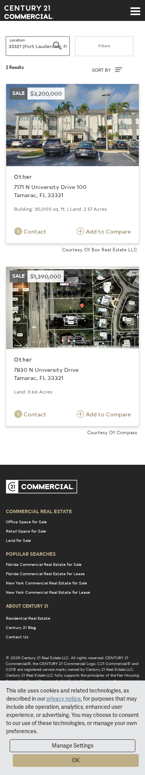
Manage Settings (73, 745)
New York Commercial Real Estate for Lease (48, 592)
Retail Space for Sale (26, 531)
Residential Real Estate (28, 618)
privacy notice (63, 698)
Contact (34, 231)
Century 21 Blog (21, 627)
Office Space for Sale (26, 521)
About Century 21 (27, 605)
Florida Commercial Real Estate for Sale (44, 564)
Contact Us (17, 636)
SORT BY (102, 70)
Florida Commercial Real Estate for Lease (45, 573)
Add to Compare (107, 231)
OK (76, 760)
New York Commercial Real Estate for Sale (46, 583)
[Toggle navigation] (135, 7)
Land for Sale (18, 540)
